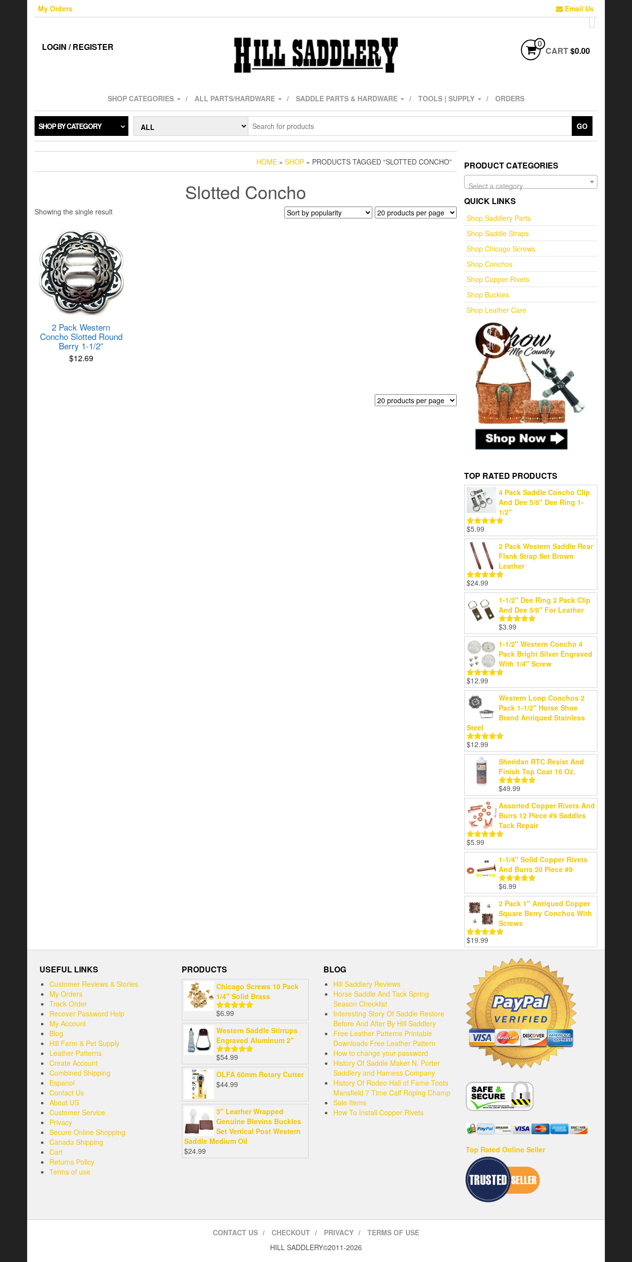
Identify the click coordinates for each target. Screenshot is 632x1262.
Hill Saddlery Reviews (366, 984)
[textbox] (531, 185)
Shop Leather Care (496, 310)
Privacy (60, 1122)
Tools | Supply (447, 98)
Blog (56, 1033)
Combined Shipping (80, 1073)
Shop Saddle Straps (498, 233)
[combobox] (530, 182)
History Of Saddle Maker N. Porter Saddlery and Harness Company (386, 1068)
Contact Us (66, 1092)
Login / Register (78, 46)
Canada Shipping (76, 1142)
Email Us (578, 8)
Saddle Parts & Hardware (347, 98)
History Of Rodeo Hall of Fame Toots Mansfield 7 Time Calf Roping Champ (391, 1087)
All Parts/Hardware (236, 98)
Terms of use (69, 1172)
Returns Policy (71, 1162)
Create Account (73, 1063)
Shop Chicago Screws (501, 248)
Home (266, 162)
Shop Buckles (488, 294)
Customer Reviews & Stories (93, 984)
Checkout (291, 1232)
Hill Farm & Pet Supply (84, 1043)
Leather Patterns (75, 1053)
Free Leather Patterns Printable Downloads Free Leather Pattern (384, 1038)
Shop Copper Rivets (498, 279)
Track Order (68, 1004)
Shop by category (70, 126)
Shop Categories (142, 98)
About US (64, 1102)
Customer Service (77, 1112)
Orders (509, 98)
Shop (294, 162)
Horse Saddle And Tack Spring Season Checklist (381, 999)
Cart (56, 1152)
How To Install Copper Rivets (378, 1112)
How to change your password (380, 1053)
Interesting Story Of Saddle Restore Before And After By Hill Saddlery (388, 1018)
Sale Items (349, 1102)
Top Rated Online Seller (505, 1149)
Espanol (62, 1083)
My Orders (55, 8)
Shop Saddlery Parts (499, 218)
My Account (67, 1023)
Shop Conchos (490, 264)
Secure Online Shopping (87, 1132)
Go (582, 126)
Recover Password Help (86, 1013)
